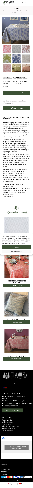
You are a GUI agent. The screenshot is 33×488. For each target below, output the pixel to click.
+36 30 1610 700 (6, 383)
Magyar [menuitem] (23, 484)
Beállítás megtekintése (16, 251)
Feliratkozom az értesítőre (16, 93)
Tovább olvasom (16, 285)
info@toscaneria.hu (17, 383)
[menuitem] (3, 387)
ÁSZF (2, 467)
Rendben (16, 247)
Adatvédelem (4, 464)
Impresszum (4, 474)
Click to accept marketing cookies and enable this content (16, 447)
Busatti (10, 103)
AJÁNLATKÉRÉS (16, 108)
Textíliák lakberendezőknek (17, 101)
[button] (5, 19)
